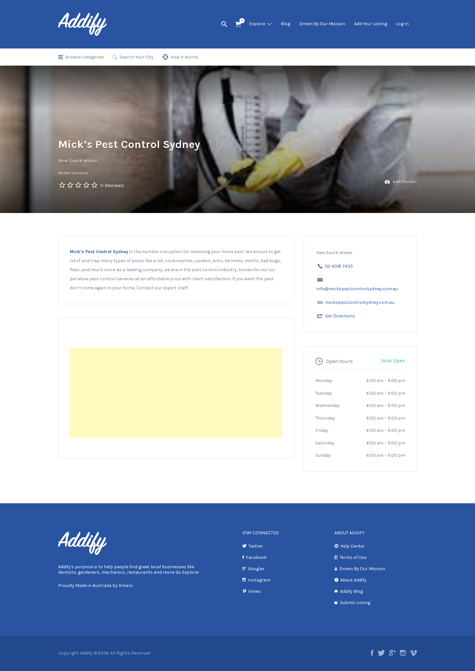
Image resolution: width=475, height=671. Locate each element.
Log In (402, 24)
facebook (372, 653)
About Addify (353, 580)
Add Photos (404, 182)
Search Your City (136, 57)
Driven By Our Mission (322, 24)
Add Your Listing (370, 24)
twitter (381, 653)
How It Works (184, 57)
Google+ (256, 568)
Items (238, 24)
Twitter (255, 546)
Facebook (256, 557)
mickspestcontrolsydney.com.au (359, 302)
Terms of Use (353, 557)
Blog (285, 24)
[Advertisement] (176, 392)
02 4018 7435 (339, 266)
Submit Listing (355, 602)
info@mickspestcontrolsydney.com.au (357, 289)
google (392, 653)
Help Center (352, 546)
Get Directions (340, 316)
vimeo (413, 653)
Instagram (259, 580)
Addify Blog (351, 591)
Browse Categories (84, 57)
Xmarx (125, 585)
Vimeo (254, 591)
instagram (403, 653)
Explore (257, 24)
